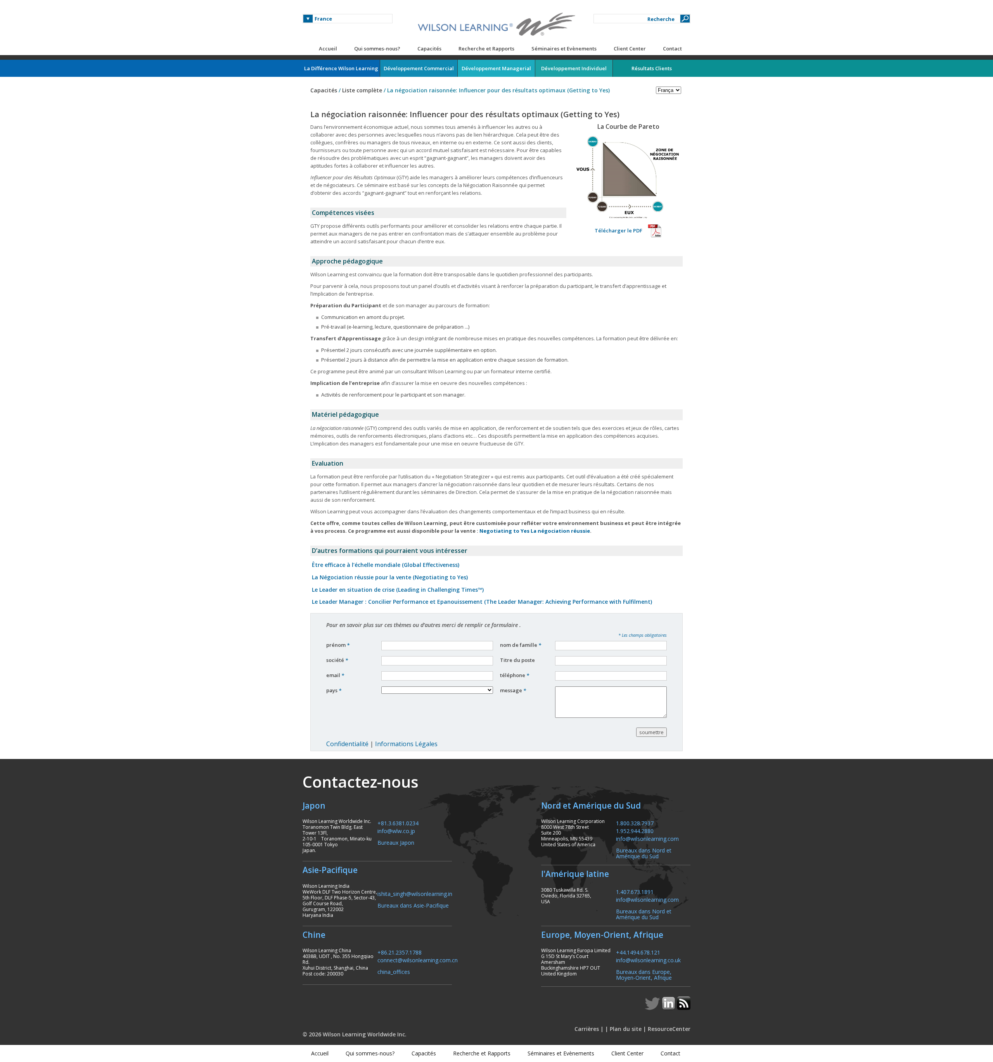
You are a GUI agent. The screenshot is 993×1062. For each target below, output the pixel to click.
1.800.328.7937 (635, 822)
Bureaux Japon (395, 842)
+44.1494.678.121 (638, 952)
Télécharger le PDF (618, 230)
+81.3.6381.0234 (398, 822)
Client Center (630, 48)
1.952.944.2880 (635, 830)
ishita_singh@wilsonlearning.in (414, 893)
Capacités (429, 48)
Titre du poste (518, 660)
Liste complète (362, 90)
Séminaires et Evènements (564, 48)
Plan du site (626, 1029)
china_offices (393, 971)
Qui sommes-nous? (377, 48)
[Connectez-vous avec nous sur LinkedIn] (669, 1007)
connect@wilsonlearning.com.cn (417, 959)
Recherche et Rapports (486, 48)
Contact (672, 48)
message (513, 690)
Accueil (328, 48)
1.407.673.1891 (635, 891)
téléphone (514, 675)
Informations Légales (406, 744)
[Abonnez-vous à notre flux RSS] (683, 1007)
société (337, 660)
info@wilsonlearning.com (647, 838)
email (335, 675)
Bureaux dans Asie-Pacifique (413, 905)
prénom (337, 644)
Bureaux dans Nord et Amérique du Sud (643, 853)
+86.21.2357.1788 (399, 952)
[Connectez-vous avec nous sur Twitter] (653, 1007)
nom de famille (520, 644)
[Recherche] (685, 18)
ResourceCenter (669, 1029)
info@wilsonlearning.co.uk (648, 959)
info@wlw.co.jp (396, 830)
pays (333, 690)
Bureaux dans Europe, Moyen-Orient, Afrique (644, 974)
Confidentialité (347, 744)
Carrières (586, 1029)
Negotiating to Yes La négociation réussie (534, 530)
